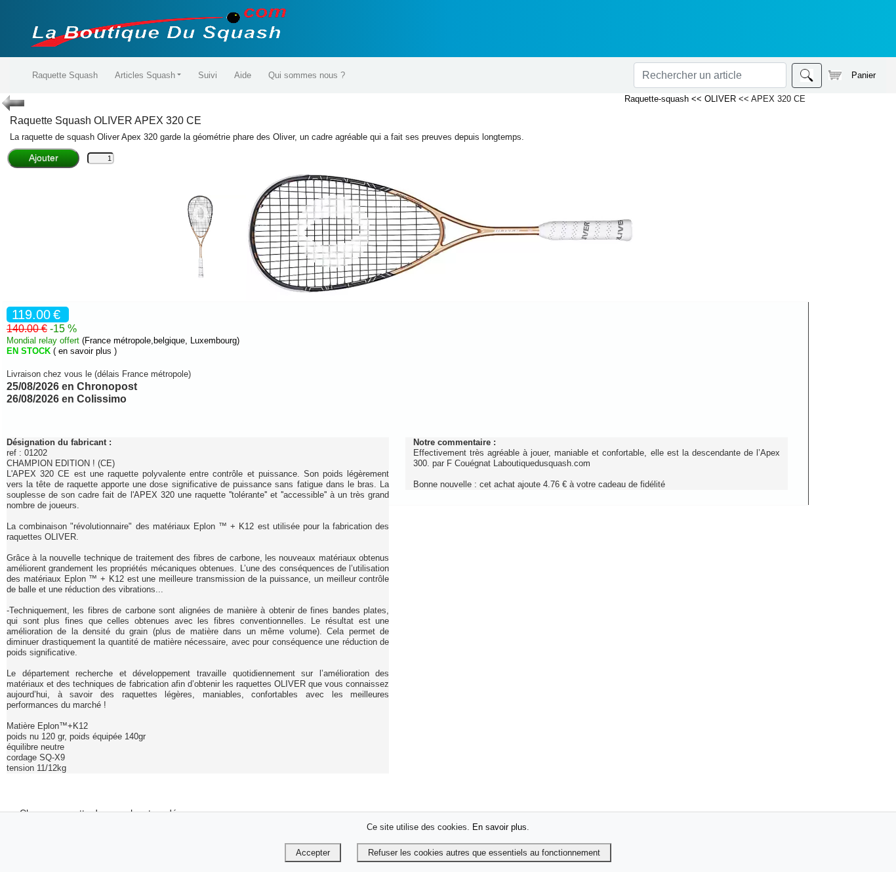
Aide (242, 75)
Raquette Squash (65, 75)
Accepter (313, 853)
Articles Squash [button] (145, 75)
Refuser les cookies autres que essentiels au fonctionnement (484, 853)
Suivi (207, 75)
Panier (863, 75)
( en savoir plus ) (85, 351)
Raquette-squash (657, 99)
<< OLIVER (715, 99)
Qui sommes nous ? (306, 75)
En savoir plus (499, 827)
